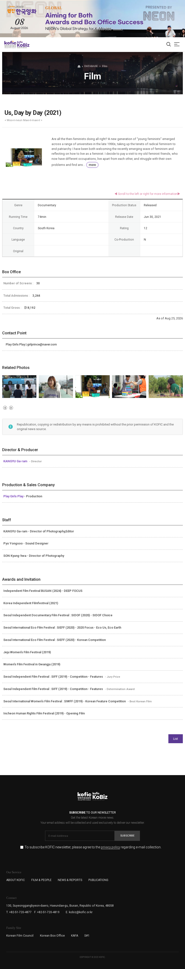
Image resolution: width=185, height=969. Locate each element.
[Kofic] (10, 44)
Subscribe (127, 835)
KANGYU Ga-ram (15, 461)
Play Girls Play (13, 496)
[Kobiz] (23, 44)
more (92, 165)
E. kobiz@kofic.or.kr (79, 912)
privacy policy (110, 847)
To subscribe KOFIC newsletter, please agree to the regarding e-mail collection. (93, 847)
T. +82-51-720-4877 (19, 912)
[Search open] (169, 44)
